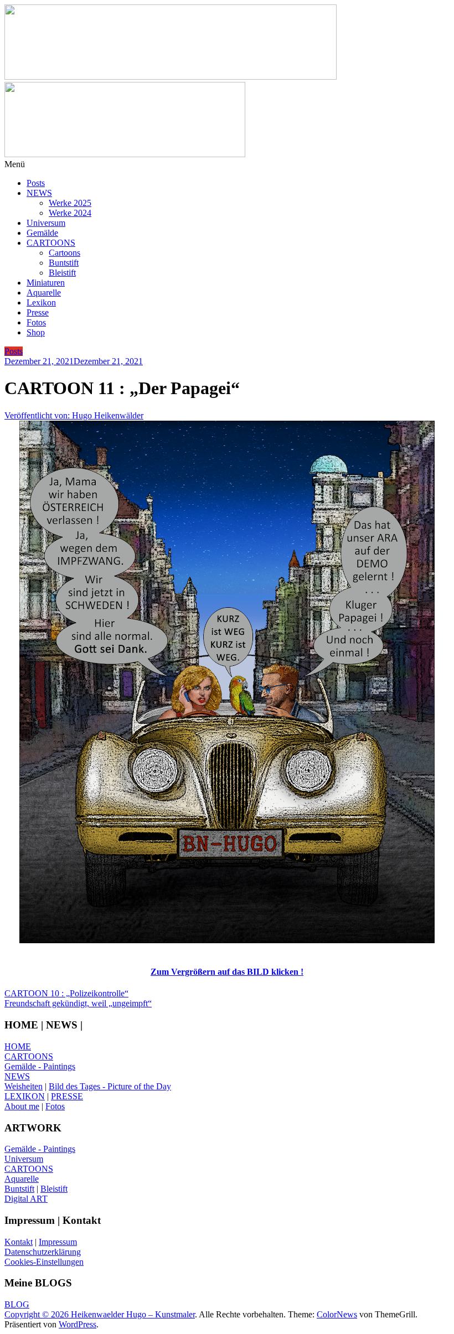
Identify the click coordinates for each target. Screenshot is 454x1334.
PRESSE (67, 1096)
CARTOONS (51, 242)
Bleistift (62, 272)
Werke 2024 (70, 213)
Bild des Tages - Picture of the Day (110, 1086)
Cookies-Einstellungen (44, 1261)
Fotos (36, 322)
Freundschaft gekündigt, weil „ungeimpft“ (78, 1003)
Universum (46, 222)
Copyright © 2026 (37, 1314)
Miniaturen (46, 282)
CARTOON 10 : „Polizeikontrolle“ (66, 993)
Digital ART (26, 1198)
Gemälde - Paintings (39, 1066)
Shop (36, 332)
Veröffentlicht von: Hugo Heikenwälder (73, 415)
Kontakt (18, 1242)
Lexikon (41, 302)
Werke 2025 (70, 203)
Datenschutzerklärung (42, 1252)
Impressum (58, 1242)
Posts (36, 183)
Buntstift (64, 262)
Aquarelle (44, 292)
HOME (17, 1046)
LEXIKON (24, 1096)
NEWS (39, 193)
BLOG (16, 1304)
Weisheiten (23, 1086)
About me (21, 1106)
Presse (38, 312)
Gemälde (42, 232)
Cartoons (64, 252)
